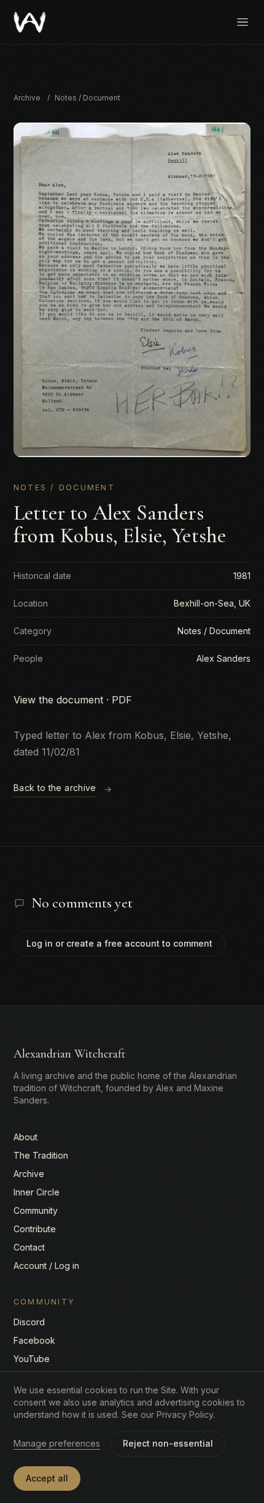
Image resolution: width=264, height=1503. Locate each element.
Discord (29, 1322)
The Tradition (41, 1155)
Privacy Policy (185, 1414)
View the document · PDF (73, 700)
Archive (27, 97)
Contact (29, 1247)
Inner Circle (37, 1192)
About (25, 1137)
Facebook (34, 1340)
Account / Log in (46, 1265)
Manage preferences (57, 1443)
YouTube (32, 1358)
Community (36, 1210)
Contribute (35, 1229)
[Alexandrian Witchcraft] (30, 22)
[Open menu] (242, 22)
